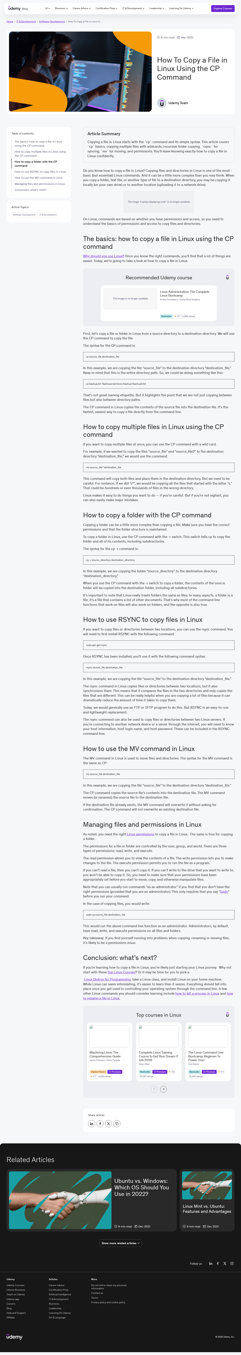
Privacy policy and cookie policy (108, 1302)
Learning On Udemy (180, 8)
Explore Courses (223, 8)
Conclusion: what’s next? (30, 190)
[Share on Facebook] (100, 1123)
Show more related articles (119, 1243)
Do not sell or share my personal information (108, 1287)
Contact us (97, 1293)
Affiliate (11, 1317)
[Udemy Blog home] (15, 1337)
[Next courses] (163, 1089)
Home (10, 21)
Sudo (224, 891)
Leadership (155, 8)
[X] (224, 1263)
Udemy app (13, 1299)
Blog (9, 1308)
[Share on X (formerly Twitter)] (108, 1123)
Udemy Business (16, 1289)
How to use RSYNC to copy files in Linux (40, 171)
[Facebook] (217, 1263)
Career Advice (80, 8)
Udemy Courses (15, 1285)
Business (60, 8)
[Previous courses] (154, 1089)
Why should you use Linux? (103, 256)
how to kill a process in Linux (197, 993)
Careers (11, 1303)
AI (46, 8)
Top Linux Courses (121, 972)
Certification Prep (105, 8)
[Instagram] (231, 1263)
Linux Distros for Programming (107, 979)
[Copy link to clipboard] (116, 1123)
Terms (94, 1297)
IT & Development (132, 8)
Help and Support (16, 1312)
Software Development (52, 21)
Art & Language (57, 1317)
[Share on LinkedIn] (91, 1123)
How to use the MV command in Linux (39, 177)
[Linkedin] (210, 1263)
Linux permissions (140, 834)
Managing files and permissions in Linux (40, 184)
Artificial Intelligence (60, 1294)
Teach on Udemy (16, 1294)
